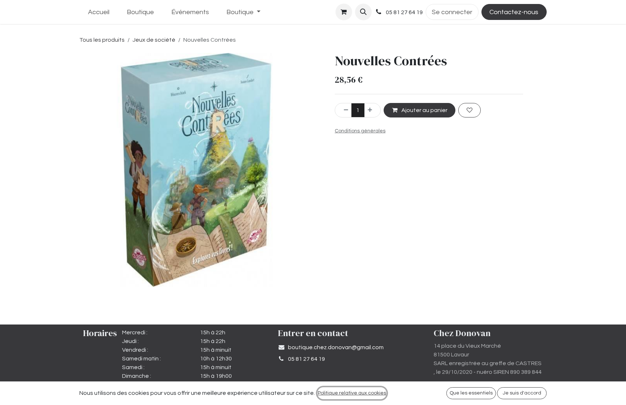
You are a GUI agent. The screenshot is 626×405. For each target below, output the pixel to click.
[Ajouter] (372, 110)
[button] (363, 12)
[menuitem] (98, 12)
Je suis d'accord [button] (522, 393)
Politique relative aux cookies (352, 393)
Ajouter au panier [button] (423, 110)
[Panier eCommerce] (343, 12)
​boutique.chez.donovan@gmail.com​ (336, 347)
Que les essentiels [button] (471, 393)
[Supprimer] (343, 110)
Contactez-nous (513, 12)
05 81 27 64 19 (306, 359)
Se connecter (452, 12)
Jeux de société (154, 40)
